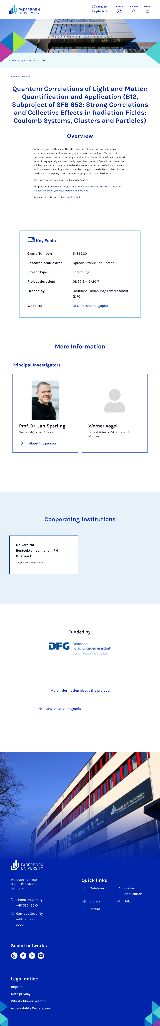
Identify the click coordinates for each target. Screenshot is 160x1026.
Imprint (17, 987)
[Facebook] (23, 955)
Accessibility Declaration (30, 1008)
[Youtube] (41, 955)
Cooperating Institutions (23, 60)
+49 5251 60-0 (27, 905)
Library (95, 901)
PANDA (95, 909)
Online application (133, 891)
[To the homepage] (24, 9)
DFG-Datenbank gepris (90, 306)
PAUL (128, 901)
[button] (101, 9)
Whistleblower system (28, 1001)
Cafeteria (97, 888)
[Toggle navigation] (44, 60)
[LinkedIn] (32, 955)
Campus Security (29, 914)
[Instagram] (14, 955)
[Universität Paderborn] (27, 864)
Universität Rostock (69, 197)
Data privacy (20, 994)
